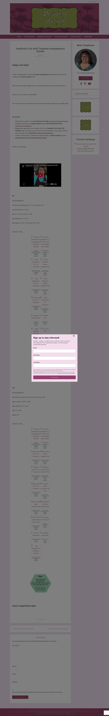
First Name (36, 355)
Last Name (36, 362)
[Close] (74, 336)
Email (35, 347)
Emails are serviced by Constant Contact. (66, 373)
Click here (54, 377)
